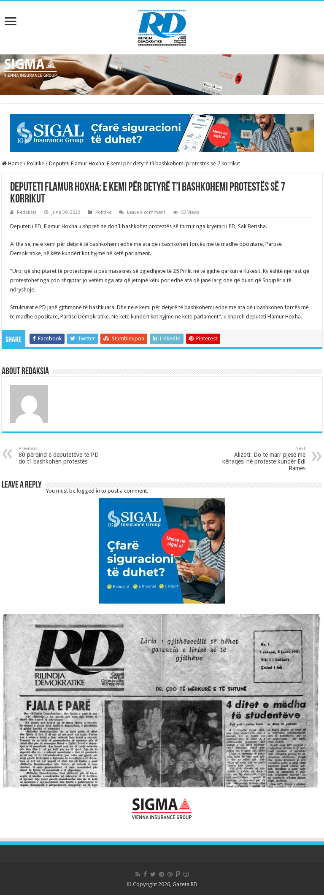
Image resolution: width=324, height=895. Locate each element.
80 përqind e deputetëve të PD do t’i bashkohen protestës (59, 455)
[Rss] (138, 874)
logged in (88, 491)
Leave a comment (146, 212)
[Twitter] (153, 874)
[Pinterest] (161, 874)
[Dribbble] (170, 874)
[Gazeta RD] (162, 26)
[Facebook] (145, 874)
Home (14, 163)
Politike (35, 163)
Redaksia (27, 212)
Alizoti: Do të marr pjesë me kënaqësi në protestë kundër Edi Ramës (263, 459)
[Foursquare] (178, 874)
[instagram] (186, 874)
